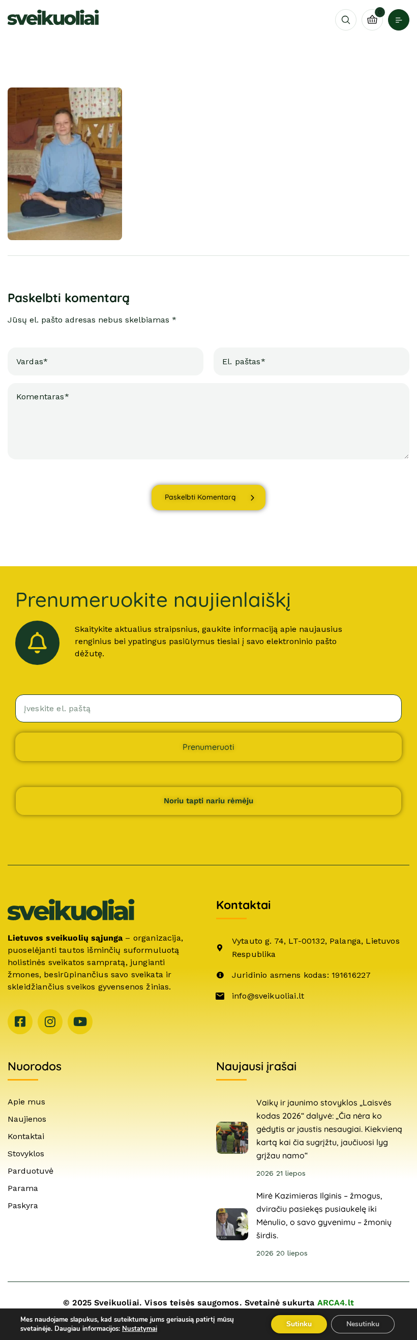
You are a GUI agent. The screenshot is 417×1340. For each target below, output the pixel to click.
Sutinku (299, 1324)
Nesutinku (362, 1324)
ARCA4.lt (335, 1302)
